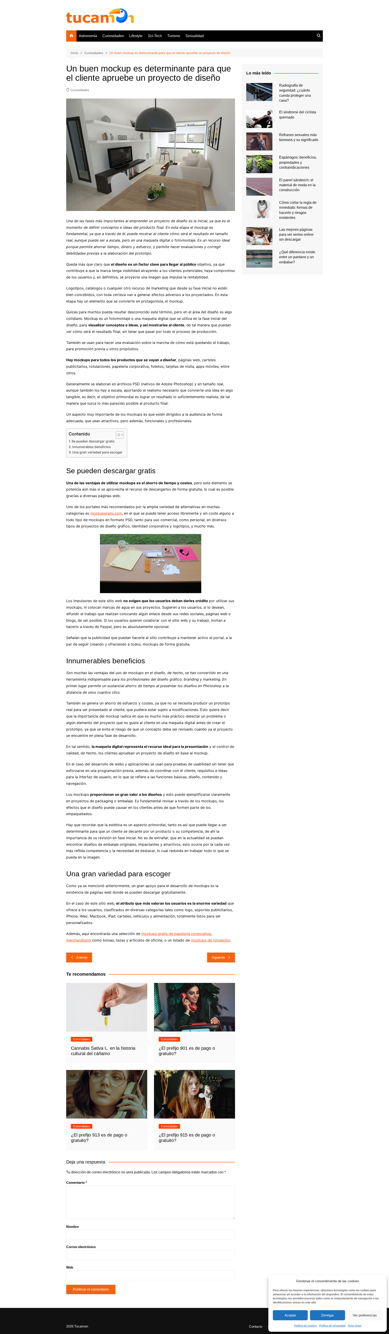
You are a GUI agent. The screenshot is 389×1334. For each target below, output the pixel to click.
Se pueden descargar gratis (93, 441)
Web (69, 1267)
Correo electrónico (81, 1247)
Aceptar (290, 1315)
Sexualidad (194, 36)
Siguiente (218, 957)
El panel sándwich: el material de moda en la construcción (297, 185)
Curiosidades (113, 36)
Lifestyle (135, 36)
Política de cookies (305, 1325)
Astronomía (88, 36)
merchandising (78, 940)
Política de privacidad (332, 1325)
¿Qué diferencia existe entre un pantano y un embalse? (297, 257)
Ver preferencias (365, 1315)
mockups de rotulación (210, 940)
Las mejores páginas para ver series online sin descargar (296, 235)
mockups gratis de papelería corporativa (176, 933)
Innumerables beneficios (91, 447)
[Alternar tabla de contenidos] (117, 435)
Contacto (255, 1326)
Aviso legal (354, 1325)
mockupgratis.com (106, 513)
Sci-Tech (155, 36)
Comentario (76, 1182)
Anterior (82, 957)
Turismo (173, 36)
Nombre (72, 1227)
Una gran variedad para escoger (97, 452)
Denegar (327, 1315)
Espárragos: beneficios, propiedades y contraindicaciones (298, 162)
